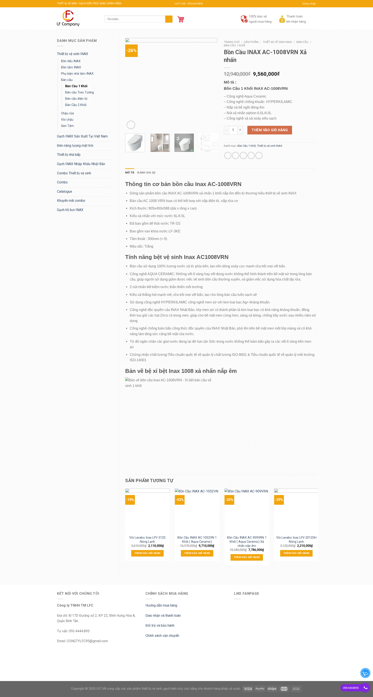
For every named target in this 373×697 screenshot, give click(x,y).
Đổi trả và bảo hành (159, 625)
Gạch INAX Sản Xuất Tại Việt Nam (82, 136)
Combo (62, 182)
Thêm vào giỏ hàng (270, 130)
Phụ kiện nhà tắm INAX (77, 74)
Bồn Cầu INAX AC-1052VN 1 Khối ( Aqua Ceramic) (197, 539)
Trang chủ (232, 42)
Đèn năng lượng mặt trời (75, 146)
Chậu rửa (67, 113)
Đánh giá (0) (146, 172)
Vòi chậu (67, 119)
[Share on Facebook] (227, 155)
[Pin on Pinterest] (251, 155)
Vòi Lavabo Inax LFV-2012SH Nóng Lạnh (296, 539)
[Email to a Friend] (243, 155)
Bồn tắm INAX (71, 67)
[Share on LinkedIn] (258, 155)
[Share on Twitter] (235, 155)
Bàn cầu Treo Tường (79, 92)
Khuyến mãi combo (71, 201)
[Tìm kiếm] (168, 19)
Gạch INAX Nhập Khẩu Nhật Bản (81, 164)
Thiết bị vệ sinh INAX (72, 54)
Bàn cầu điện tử (76, 99)
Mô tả (129, 172)
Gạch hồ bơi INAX (70, 210)
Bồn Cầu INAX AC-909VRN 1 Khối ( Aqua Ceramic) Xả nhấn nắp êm (247, 539)
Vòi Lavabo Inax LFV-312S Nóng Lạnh (147, 539)
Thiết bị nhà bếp (69, 155)
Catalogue (64, 191)
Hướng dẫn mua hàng (161, 605)
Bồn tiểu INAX (71, 61)
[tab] (129, 172)
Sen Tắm (67, 126)
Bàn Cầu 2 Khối (75, 105)
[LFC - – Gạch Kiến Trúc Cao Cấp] (77, 18)
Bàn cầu (67, 80)
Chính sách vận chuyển (162, 636)
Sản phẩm (251, 42)
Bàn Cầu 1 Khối (76, 86)
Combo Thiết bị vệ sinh (74, 173)
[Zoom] (131, 125)
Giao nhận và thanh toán (163, 615)
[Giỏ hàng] (180, 19)
